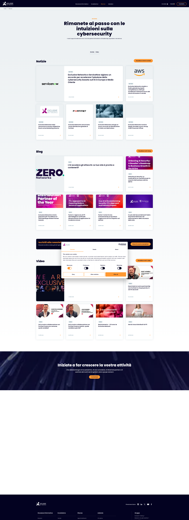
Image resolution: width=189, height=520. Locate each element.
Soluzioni (40, 518)
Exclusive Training (139, 516)
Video (97, 52)
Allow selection (94, 274)
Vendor (59, 518)
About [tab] (116, 249)
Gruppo (137, 513)
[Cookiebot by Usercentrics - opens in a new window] (119, 244)
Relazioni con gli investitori (141, 518)
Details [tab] (94, 249)
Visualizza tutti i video (144, 260)
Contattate (94, 377)
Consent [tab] (72, 249)
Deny (73, 274)
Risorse (10, 8)
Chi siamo (100, 518)
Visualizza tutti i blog (144, 151)
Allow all (116, 274)
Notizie (92, 52)
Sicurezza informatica (45, 513)
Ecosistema (62, 513)
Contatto (181, 4)
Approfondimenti (82, 518)
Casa (6, 8)
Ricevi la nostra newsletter (141, 244)
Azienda (100, 513)
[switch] (86, 268)
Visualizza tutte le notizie (143, 61)
